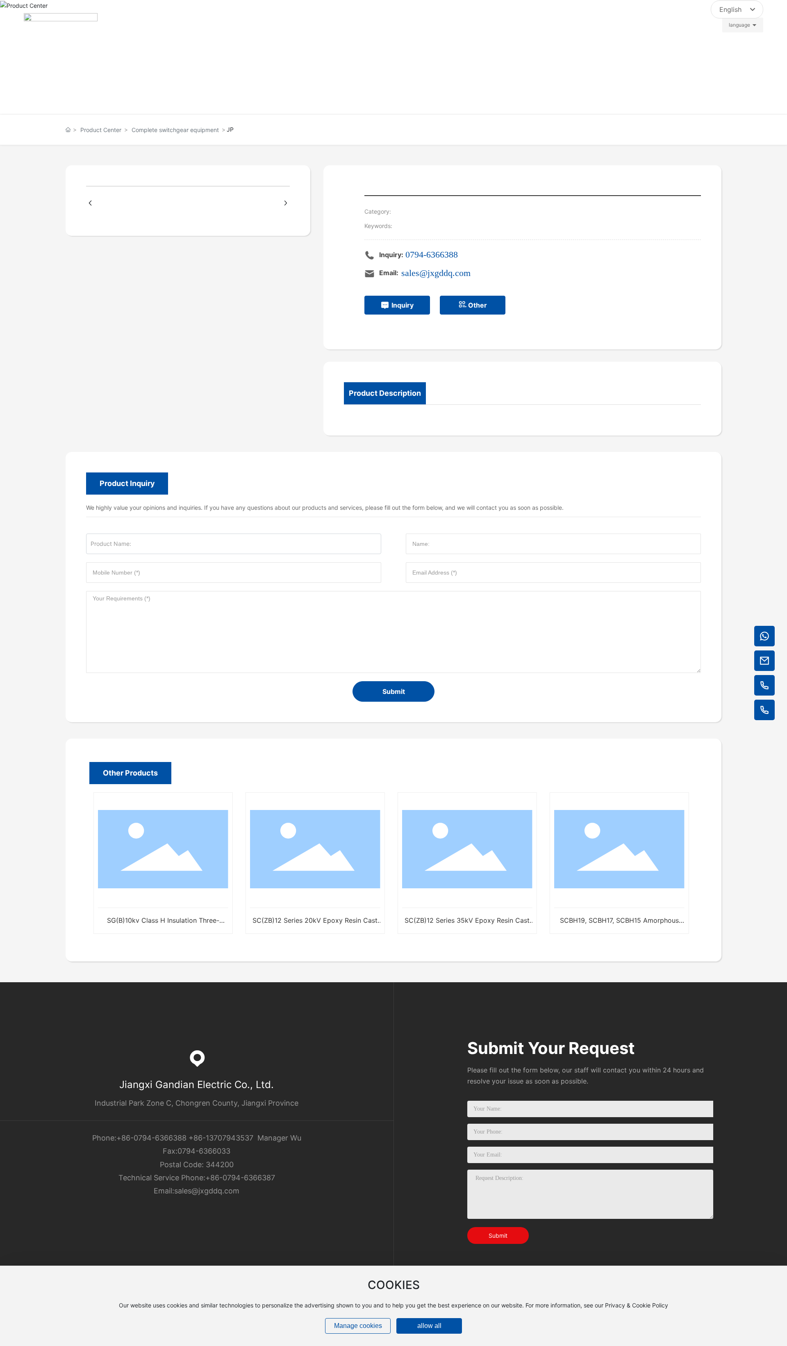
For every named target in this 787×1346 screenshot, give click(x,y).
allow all (429, 1325)
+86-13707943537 (221, 1138)
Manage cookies (358, 1325)
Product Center (100, 129)
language (739, 25)
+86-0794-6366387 (240, 1177)
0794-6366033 (203, 1151)
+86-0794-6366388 (151, 1138)
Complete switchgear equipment (175, 129)
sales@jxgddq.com (678, 16)
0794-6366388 (431, 254)
